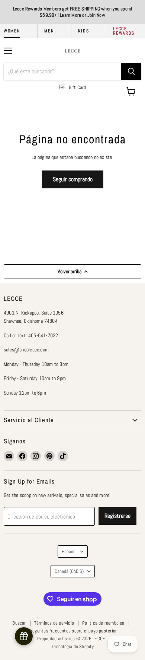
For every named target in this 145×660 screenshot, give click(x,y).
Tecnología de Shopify (72, 646)
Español (69, 551)
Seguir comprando (73, 179)
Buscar (19, 623)
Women (12, 31)
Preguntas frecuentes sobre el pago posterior (72, 631)
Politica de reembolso (103, 623)
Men (49, 31)
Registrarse (117, 516)
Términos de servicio (54, 623)
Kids (83, 31)
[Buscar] (131, 71)
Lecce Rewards (124, 31)
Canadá (69, 571)
